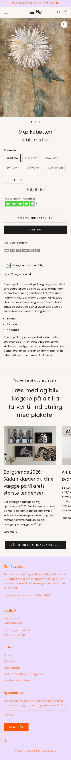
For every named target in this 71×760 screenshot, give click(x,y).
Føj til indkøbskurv (35, 218)
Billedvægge (12, 668)
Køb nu (35, 229)
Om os (8, 655)
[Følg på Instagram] (5, 740)
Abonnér (16, 727)
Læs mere (10, 532)
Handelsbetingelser (17, 680)
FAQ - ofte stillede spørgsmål (24, 674)
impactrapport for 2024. (34, 595)
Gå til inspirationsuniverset (36, 545)
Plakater (9, 661)
